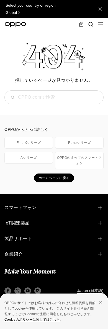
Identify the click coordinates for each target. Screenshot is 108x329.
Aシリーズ (28, 158)
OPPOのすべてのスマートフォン (79, 160)
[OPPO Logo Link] (15, 24)
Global (11, 12)
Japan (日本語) (90, 290)
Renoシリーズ (79, 143)
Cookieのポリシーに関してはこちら (32, 320)
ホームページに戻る (54, 178)
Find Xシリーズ (29, 143)
